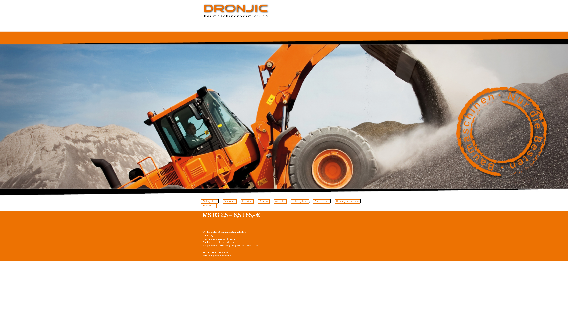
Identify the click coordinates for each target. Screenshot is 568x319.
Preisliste (247, 201)
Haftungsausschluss (347, 201)
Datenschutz (322, 201)
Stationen (229, 201)
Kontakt (263, 201)
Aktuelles (280, 201)
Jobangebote (299, 201)
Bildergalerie (210, 201)
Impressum (209, 205)
